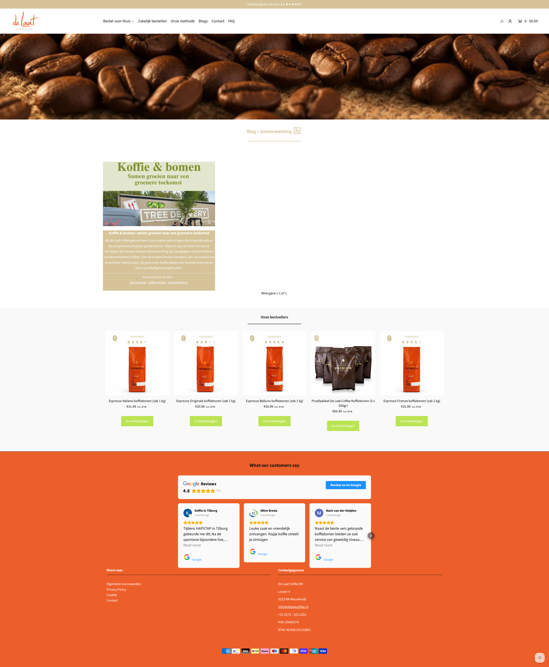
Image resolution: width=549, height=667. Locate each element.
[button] (178, 535)
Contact (112, 600)
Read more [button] (192, 545)
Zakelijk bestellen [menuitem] (152, 21)
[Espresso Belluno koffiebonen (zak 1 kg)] (274, 363)
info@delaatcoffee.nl (293, 607)
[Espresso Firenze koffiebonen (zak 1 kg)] (412, 363)
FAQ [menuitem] (231, 21)
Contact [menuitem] (218, 21)
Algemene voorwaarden (124, 584)
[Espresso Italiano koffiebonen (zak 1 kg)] (137, 363)
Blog (251, 131)
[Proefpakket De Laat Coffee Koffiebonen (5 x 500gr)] (343, 363)
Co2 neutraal (138, 282)
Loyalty (112, 595)
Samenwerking (177, 282)
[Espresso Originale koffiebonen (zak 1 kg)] (206, 363)
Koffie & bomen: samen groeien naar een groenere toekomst (159, 233)
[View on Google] (187, 513)
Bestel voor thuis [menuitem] (117, 21)
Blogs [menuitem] (203, 21)
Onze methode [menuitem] (183, 21)
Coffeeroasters (157, 282)
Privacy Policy (116, 589)
